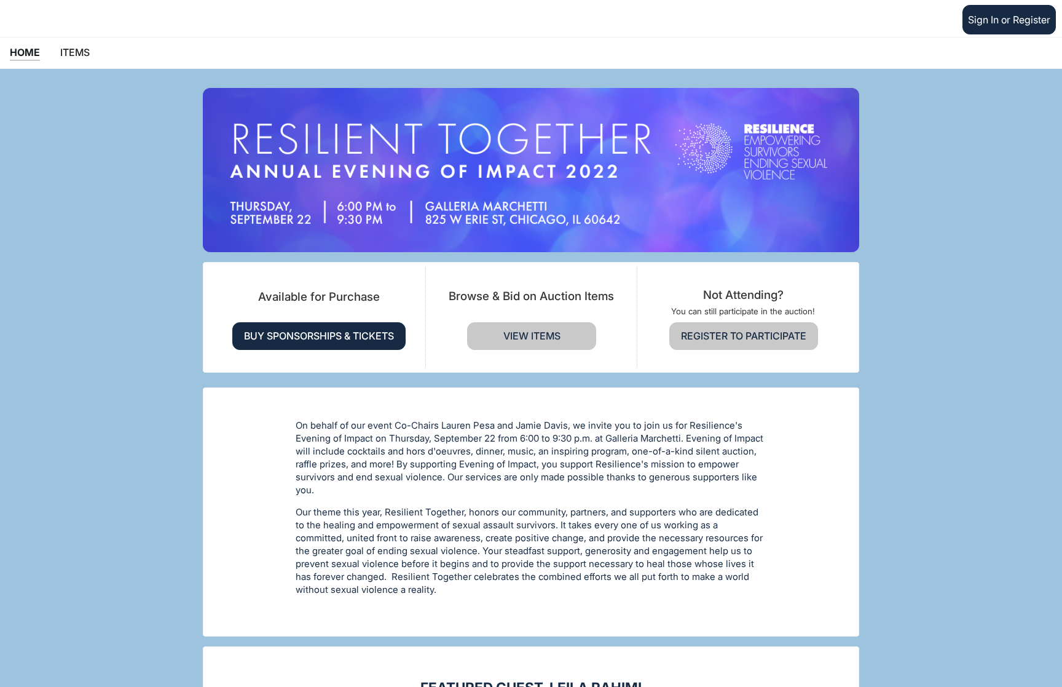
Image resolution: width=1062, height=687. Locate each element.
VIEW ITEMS (531, 336)
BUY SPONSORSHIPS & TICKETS (319, 336)
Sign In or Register (1009, 20)
